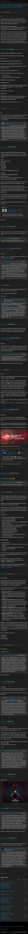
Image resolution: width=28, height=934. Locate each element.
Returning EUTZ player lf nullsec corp (13, 5)
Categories (7, 926)
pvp (10, 887)
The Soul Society (11, 310)
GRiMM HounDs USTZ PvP (10, 655)
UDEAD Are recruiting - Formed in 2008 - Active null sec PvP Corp (12, 261)
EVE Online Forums (5, 1)
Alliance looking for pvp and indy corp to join (14, 848)
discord (14, 402)
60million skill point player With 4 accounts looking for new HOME (7, 914)
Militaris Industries (6, 264)
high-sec (2, 902)
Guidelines (13, 926)
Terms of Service (20, 926)
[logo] (3, 125)
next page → (3, 873)
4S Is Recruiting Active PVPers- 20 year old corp (12, 813)
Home (2, 926)
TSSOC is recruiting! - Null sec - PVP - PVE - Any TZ (15, 299)
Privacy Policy (4, 928)
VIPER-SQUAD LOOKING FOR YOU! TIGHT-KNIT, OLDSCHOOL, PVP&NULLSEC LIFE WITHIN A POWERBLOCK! (14, 123)
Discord (18, 101)
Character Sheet (20, 26)
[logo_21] (4, 852)
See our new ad (7, 238)
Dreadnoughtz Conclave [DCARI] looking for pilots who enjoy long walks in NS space (13, 750)
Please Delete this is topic (9, 482)
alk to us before (7, 256)
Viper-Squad (7, 125)
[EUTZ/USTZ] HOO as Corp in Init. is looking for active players (12, 354)
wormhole (7, 887)
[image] (12, 701)
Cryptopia (20, 587)
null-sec (2, 887)
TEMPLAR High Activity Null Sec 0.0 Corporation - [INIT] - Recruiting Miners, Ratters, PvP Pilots (14, 697)
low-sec (6, 902)
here (8, 402)
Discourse (8, 932)
